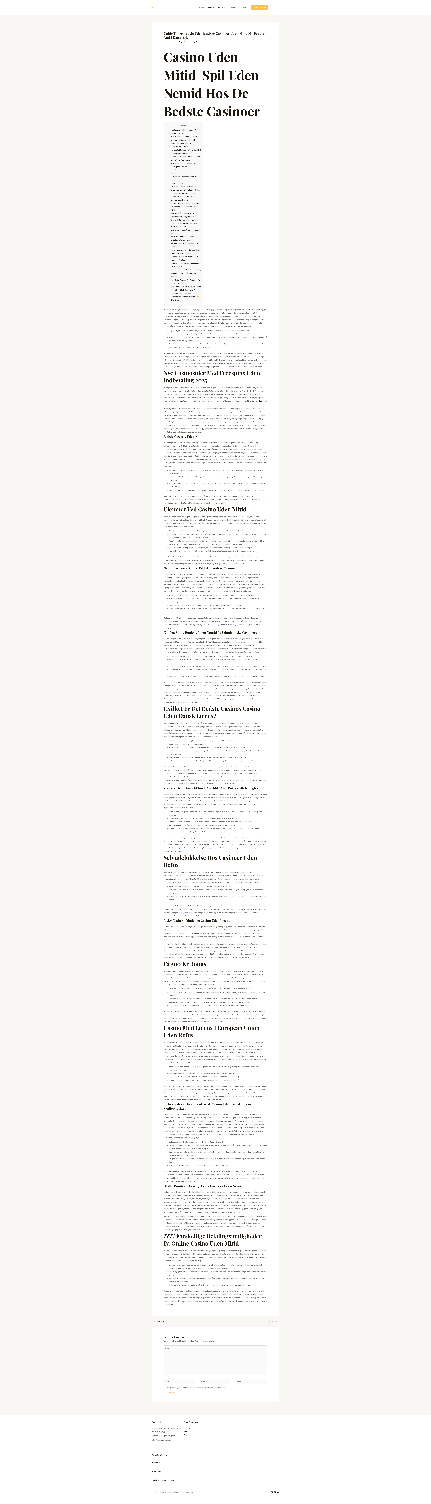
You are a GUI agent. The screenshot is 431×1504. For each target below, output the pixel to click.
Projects (234, 7)
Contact (244, 7)
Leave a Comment (170, 42)
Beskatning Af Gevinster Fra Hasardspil (186, 286)
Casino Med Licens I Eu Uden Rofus (184, 186)
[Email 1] (278, 7)
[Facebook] (272, 7)
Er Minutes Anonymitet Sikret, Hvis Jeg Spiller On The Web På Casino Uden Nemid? (186, 273)
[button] (259, 7)
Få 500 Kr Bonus (177, 183)
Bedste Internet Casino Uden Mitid (184, 136)
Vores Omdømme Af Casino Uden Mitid (185, 250)
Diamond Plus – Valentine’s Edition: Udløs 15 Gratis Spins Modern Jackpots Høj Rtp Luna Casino (185, 223)
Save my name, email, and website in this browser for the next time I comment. (196, 1387)
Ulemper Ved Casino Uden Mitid (183, 140)
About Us (211, 7)
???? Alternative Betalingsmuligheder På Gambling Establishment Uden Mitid (185, 206)
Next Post (274, 1321)
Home (201, 7)
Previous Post (158, 1321)
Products (221, 7)
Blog (180, 42)
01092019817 (157, 1471)
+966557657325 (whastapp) (163, 1480)
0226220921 (157, 1462)
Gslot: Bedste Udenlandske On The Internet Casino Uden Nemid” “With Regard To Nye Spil (184, 256)
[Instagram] (275, 7)
